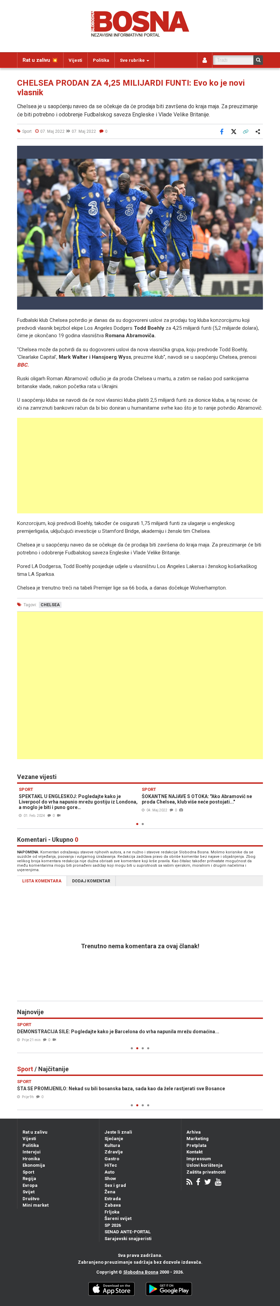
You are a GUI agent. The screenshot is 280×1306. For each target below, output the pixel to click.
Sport (28, 1172)
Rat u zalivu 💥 (40, 60)
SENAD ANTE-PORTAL (127, 1231)
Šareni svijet (117, 1218)
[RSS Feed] (189, 1182)
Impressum (198, 1158)
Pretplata (196, 1145)
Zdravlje (113, 1151)
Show (110, 1178)
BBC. (23, 365)
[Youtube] (218, 1182)
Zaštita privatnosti (206, 1172)
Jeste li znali (118, 1132)
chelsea (50, 604)
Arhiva (193, 1132)
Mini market (35, 1205)
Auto (109, 1172)
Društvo (31, 1198)
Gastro (111, 1158)
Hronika (31, 1158)
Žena (109, 1191)
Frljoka (112, 1212)
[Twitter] (207, 1182)
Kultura (112, 1145)
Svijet (28, 1191)
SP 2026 (112, 1225)
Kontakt (194, 1151)
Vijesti (75, 60)
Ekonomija (34, 1165)
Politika (101, 60)
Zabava (112, 1205)
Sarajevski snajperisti (128, 1238)
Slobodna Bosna (140, 1272)
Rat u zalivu (35, 1132)
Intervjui (32, 1151)
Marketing (197, 1138)
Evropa (30, 1185)
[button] (256, 151)
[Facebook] (198, 1182)
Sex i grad (115, 1185)
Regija (29, 1178)
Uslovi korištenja (204, 1165)
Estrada (112, 1198)
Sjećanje (113, 1138)
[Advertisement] (140, 465)
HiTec (110, 1165)
